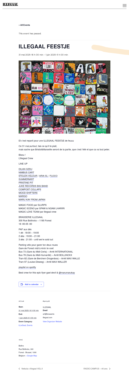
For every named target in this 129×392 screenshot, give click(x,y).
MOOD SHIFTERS (28, 192)
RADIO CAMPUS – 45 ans (96, 368)
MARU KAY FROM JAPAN (32, 199)
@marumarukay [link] (67, 272)
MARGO (23, 196)
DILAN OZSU (25, 169)
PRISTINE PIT (26, 182)
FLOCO (53, 175)
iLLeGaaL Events (25, 325)
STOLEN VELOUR (28, 175)
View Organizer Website (52, 321)
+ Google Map (31, 355)
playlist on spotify (27, 267)
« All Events (24, 24)
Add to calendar (32, 284)
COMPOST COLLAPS (30, 189)
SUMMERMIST (26, 179)
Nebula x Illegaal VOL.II (32, 368)
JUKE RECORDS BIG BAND (33, 185)
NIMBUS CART (26, 172)
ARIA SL (44, 175)
